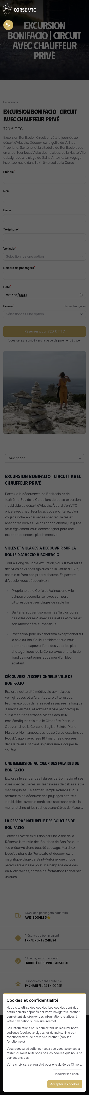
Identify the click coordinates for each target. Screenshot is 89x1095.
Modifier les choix (67, 1074)
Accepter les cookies (64, 1084)
